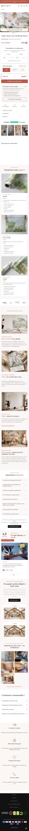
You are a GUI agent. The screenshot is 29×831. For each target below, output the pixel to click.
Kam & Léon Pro (14, 807)
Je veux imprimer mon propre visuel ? (14, 514)
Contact (14, 794)
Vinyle (22, 70)
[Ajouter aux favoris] (26, 12)
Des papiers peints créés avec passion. (14, 819)
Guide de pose (5, 113)
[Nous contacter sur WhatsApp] (26, 828)
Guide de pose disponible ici (8, 425)
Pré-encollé (14, 70)
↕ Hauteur (21, 54)
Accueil (2, 9)
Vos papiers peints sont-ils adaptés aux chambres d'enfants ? (14, 485)
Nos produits (14, 801)
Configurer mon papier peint (14, 81)
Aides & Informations (14, 804)
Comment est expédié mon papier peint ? (14, 490)
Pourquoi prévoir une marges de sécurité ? (14, 480)
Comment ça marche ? (7, 110)
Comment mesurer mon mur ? (15, 60)
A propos (14, 797)
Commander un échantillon (14, 99)
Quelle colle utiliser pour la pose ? (14, 499)
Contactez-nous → (14, 600)
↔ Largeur (8, 54)
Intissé (6, 70)
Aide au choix (23, 66)
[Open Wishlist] (24, 6)
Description (5, 116)
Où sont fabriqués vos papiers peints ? (14, 495)
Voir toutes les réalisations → (14, 686)
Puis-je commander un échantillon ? (14, 509)
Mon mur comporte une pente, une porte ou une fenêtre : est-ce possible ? (14, 504)
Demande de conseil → (14, 526)
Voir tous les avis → (8, 540)
